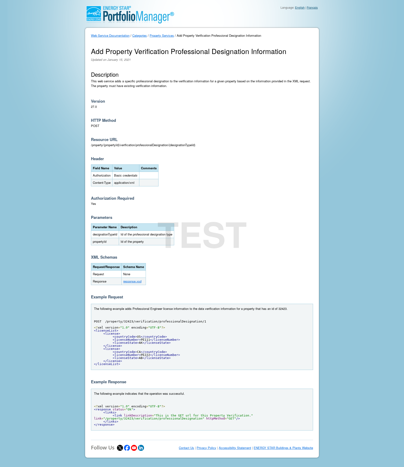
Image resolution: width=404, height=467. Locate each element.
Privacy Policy (206, 448)
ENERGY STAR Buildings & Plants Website (283, 448)
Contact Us (186, 448)
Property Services (162, 35)
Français (312, 7)
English (300, 7)
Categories (139, 35)
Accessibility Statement (235, 448)
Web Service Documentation (110, 35)
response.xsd (132, 281)
